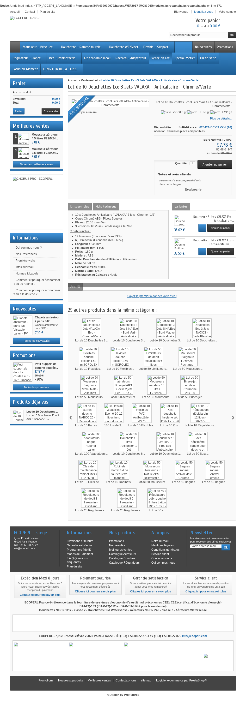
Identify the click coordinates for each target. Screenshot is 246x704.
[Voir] (202, 228)
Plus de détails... (221, 118)
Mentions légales (162, 545)
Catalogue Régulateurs (124, 562)
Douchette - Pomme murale (81, 47)
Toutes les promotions (36, 387)
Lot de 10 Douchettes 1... (166, 453)
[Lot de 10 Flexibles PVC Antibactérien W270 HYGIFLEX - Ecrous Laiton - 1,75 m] (141, 413)
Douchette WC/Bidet (123, 47)
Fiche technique (106, 206)
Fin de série (208, 58)
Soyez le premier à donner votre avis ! (152, 296)
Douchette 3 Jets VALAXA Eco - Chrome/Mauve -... (213, 242)
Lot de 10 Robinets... (119, 482)
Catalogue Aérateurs (122, 554)
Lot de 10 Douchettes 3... (91, 340)
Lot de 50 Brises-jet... (190, 397)
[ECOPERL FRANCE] (25, 18)
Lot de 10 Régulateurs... (200, 425)
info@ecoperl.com (194, 636)
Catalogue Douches (122, 558)
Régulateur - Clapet (27, 58)
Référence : (190, 127)
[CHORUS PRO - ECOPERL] (36, 202)
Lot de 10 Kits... (170, 425)
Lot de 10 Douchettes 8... (128, 453)
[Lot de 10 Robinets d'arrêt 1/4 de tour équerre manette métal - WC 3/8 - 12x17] (119, 469)
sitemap (146, 680)
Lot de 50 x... (157, 510)
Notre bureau (160, 541)
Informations (25, 238)
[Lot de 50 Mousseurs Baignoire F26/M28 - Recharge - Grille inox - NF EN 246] (187, 356)
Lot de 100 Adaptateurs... (91, 453)
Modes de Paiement (80, 554)
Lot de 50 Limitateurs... (153, 368)
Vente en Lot (160, 58)
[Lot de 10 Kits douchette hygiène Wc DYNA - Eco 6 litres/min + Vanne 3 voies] (170, 413)
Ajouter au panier (220, 228)
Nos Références (26, 254)
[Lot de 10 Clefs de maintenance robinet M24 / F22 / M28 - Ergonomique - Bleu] (88, 469)
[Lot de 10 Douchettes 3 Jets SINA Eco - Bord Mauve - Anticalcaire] (166, 328)
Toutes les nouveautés (36, 340)
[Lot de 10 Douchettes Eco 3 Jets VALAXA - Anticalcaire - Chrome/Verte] (18, 415)
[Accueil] (15, 47)
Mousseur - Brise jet (38, 47)
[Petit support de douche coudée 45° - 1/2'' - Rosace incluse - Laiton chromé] (22, 372)
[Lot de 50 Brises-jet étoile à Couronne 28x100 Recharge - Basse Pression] (190, 384)
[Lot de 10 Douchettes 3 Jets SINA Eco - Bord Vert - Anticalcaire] (128, 328)
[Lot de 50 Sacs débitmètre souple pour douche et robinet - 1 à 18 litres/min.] (197, 441)
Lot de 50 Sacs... (198, 453)
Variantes (181, 206)
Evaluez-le (193, 189)
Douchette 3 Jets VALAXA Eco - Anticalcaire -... (213, 219)
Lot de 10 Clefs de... (88, 482)
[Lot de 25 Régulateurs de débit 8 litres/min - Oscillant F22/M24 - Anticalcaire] (90, 498)
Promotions (225, 47)
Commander (51, 111)
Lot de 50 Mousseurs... (188, 368)
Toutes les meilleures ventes (36, 164)
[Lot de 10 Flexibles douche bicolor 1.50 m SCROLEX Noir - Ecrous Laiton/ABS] (120, 356)
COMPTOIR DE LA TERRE (60, 69)
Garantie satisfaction (80, 545)
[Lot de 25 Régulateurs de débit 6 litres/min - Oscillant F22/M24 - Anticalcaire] (126, 498)
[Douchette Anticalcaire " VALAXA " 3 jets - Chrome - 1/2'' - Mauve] (179, 244)
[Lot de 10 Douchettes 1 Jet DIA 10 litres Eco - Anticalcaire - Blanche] (166, 441)
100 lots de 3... (113, 425)
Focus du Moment (25, 69)
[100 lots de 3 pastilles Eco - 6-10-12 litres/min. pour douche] (113, 413)
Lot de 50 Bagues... (184, 482)
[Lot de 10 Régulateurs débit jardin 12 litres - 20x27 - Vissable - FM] (200, 413)
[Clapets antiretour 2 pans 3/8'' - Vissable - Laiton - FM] (22, 325)
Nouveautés (203, 47)
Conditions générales (165, 549)
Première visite (25, 260)
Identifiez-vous (203, 11)
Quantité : (181, 163)
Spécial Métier (185, 58)
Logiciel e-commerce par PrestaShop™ (182, 680)
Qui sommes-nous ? (29, 247)
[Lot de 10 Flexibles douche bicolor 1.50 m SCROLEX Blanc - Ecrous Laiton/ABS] (88, 356)
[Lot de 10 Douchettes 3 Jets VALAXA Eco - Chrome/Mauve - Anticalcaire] (91, 328)
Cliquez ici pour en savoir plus (40, 595)
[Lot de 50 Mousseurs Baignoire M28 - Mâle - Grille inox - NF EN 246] (90, 384)
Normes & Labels (27, 273)
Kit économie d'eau (97, 58)
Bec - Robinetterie (62, 58)
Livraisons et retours (80, 541)
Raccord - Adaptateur (131, 58)
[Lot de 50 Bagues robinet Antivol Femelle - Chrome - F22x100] (214, 469)
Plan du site (74, 566)
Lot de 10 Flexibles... (88, 368)
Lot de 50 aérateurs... (123, 397)
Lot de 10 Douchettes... (42, 411)
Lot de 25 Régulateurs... (90, 510)
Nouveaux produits (70, 680)
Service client (160, 554)
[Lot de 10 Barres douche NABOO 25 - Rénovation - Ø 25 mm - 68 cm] (87, 413)
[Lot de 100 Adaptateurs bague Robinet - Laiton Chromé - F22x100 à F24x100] (91, 441)
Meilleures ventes (31, 126)
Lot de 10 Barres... (87, 425)
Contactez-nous (161, 558)
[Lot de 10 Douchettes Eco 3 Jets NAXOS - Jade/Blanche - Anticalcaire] (202, 328)
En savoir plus (79, 206)
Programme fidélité (79, 549)
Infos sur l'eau (25, 267)
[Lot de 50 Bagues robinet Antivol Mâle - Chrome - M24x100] (184, 469)
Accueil (72, 80)
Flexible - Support (155, 47)
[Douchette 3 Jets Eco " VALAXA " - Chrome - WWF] (179, 220)
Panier (19, 83)
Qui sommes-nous (163, 562)
